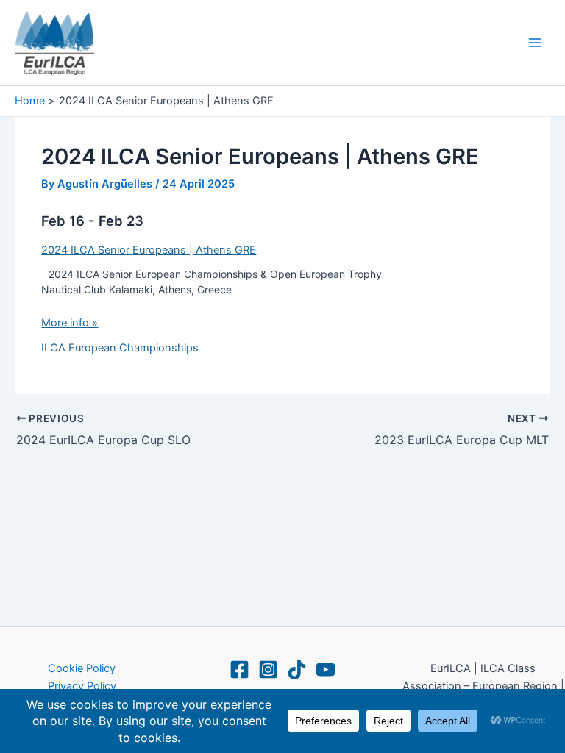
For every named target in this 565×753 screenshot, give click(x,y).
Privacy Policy (82, 686)
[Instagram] (268, 669)
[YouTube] (325, 669)
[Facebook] (239, 669)
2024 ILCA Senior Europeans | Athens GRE (148, 250)
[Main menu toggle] (534, 42)
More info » (69, 322)
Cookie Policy (82, 668)
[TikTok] (297, 669)
